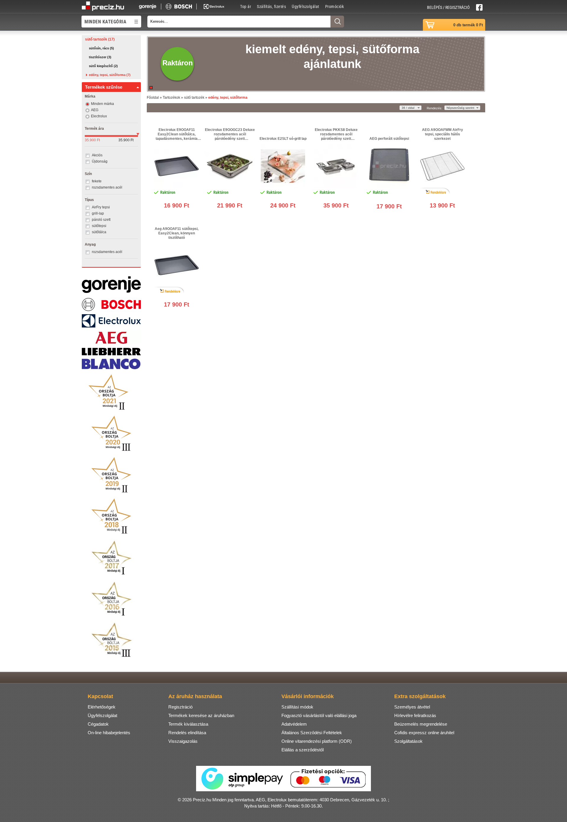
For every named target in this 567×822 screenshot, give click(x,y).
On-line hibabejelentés (109, 732)
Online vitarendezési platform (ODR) (316, 741)
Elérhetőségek (101, 706)
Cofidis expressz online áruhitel (424, 732)
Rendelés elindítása (187, 732)
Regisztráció (180, 706)
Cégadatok (98, 724)
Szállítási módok (297, 706)
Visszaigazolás (183, 741)
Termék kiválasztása (188, 724)
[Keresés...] (337, 21)
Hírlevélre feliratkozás (415, 715)
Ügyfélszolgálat (305, 6)
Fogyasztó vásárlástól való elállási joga (318, 715)
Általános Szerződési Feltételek (311, 732)
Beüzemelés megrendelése (420, 724)
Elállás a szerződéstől (302, 749)
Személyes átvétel (412, 706)
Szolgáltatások (408, 741)
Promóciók (334, 6)
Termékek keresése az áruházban (201, 715)
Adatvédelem (294, 724)
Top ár (245, 6)
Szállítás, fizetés (271, 6)
